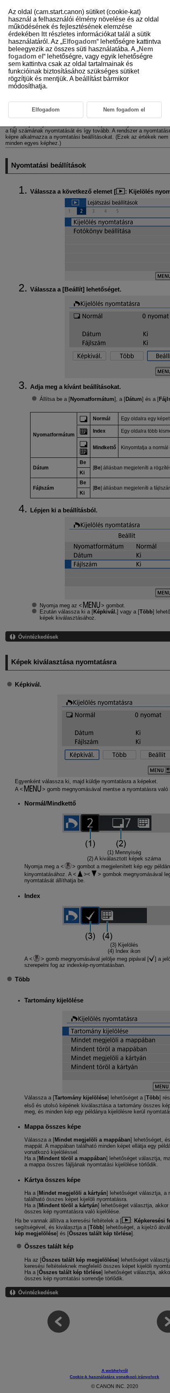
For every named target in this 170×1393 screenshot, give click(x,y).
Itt (44, 34)
